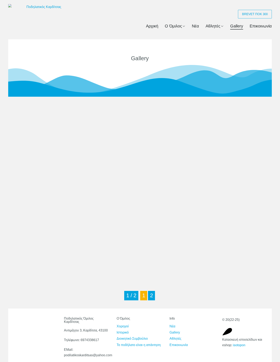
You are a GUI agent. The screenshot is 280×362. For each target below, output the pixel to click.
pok (198, 227)
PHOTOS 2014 (31, 265)
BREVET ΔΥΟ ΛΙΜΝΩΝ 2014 (46, 114)
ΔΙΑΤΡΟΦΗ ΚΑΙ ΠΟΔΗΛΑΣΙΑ (47, 189)
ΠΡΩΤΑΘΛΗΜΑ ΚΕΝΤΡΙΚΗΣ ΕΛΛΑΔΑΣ (225, 116)
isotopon (239, 345)
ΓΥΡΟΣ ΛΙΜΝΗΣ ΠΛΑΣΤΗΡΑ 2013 (46, 229)
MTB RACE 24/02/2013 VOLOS (139, 265)
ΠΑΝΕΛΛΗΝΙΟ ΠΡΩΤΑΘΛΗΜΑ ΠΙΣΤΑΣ (138, 154)
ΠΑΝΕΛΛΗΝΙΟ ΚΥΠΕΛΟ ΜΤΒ (227, 151)
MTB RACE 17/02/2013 (219, 265)
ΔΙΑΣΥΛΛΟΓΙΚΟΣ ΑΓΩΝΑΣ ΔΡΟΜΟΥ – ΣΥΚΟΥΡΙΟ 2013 (226, 192)
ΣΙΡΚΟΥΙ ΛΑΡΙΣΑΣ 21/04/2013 (138, 114)
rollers (111, 227)
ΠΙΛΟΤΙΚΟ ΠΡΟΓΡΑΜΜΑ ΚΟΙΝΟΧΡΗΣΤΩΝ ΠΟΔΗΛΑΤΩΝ (50, 154)
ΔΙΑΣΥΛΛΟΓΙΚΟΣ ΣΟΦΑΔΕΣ (136, 189)
